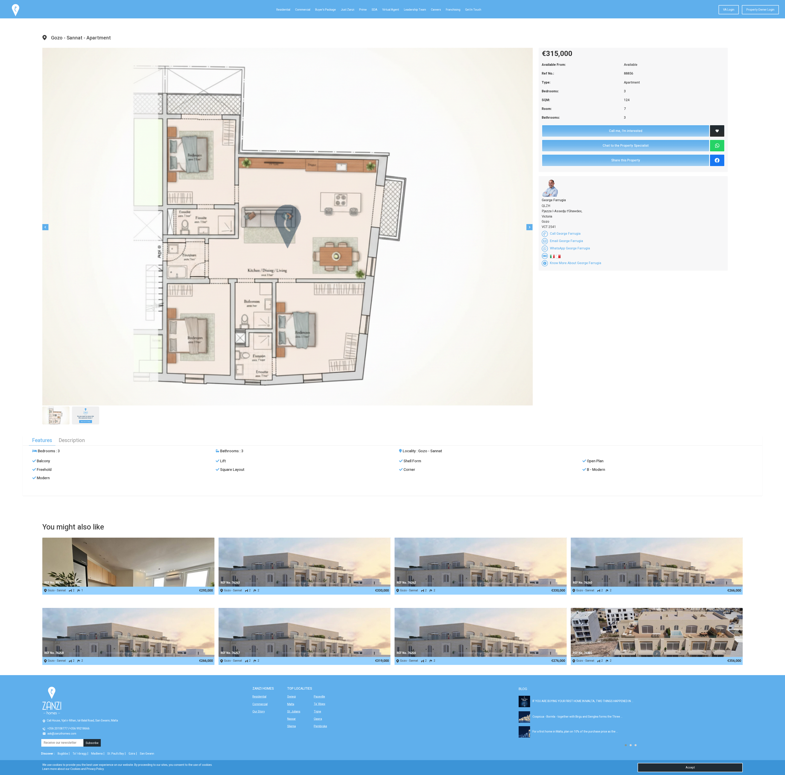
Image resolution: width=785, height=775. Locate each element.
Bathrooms (229, 451)
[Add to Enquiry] (717, 131)
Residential (283, 10)
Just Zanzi (347, 10)
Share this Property (625, 160)
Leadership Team (415, 10)
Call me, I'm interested (625, 130)
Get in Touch (473, 10)
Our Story (258, 711)
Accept (690, 767)
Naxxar (291, 719)
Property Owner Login (760, 10)
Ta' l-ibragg (79, 754)
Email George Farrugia (566, 241)
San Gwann (147, 754)
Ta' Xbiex (319, 704)
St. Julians (293, 711)
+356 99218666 (80, 728)
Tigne (317, 711)
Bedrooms (46, 451)
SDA (374, 10)
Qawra (318, 719)
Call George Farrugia (565, 233)
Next (529, 227)
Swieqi (291, 697)
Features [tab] (42, 440)
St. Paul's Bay (115, 754)
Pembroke (320, 726)
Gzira (132, 754)
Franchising (453, 10)
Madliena (97, 754)
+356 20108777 (57, 728)
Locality (409, 451)
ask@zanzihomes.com (61, 733)
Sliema (291, 726)
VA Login (728, 10)
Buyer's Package (325, 10)
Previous (45, 227)
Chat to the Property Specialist (626, 145)
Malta (290, 704)
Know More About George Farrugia (575, 263)
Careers (436, 10)
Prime (363, 10)
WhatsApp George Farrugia (570, 248)
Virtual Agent (390, 10)
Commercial (302, 10)
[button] (625, 745)
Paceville (319, 697)
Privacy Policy (95, 769)
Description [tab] (72, 440)
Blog (523, 688)
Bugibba (63, 754)
